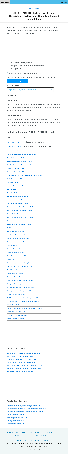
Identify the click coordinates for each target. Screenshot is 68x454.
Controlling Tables (13, 182)
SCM (24, 433)
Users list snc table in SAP (15, 415)
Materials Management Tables (17, 186)
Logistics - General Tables (15, 168)
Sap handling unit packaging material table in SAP (23, 353)
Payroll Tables (11, 259)
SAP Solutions (39, 433)
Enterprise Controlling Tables (16, 284)
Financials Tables (12, 193)
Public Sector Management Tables (18, 256)
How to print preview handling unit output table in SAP (24, 365)
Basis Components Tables (15, 179)
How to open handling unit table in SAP (20, 356)
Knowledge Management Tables (17, 203)
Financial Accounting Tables (16, 158)
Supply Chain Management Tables (18, 238)
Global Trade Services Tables (16, 312)
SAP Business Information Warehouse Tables (22, 228)
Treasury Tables (12, 245)
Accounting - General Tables (16, 200)
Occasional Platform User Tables (17, 315)
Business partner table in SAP (17, 418)
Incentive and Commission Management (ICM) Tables (24, 175)
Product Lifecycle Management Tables (19, 210)
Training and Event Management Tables (20, 291)
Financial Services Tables (15, 249)
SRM (30, 433)
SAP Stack (5, 2)
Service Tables (12, 189)
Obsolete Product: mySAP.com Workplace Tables (23, 301)
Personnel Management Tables (17, 242)
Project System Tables (14, 214)
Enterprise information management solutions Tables (24, 308)
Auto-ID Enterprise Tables (15, 231)
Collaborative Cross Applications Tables (20, 280)
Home (19, 440)
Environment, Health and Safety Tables (20, 263)
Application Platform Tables (16, 151)
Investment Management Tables (17, 235)
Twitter (45, 440)
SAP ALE (10, 433)
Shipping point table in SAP (16, 424)
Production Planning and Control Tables (20, 217)
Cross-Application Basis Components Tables (21, 207)
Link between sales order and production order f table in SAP (27, 409)
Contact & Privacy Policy (32, 440)
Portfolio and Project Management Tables (20, 266)
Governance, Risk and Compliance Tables (21, 287)
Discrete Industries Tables (15, 319)
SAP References (52, 433)
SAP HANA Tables (13, 305)
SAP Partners (45, 436)
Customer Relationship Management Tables (21, 154)
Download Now (18, 81)
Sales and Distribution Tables (16, 172)
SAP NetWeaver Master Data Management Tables (23, 298)
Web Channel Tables (14, 270)
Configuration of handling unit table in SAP (21, 362)
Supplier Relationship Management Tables (21, 165)
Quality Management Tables (16, 294)
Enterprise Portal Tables (15, 273)
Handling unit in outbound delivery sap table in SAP (24, 368)
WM (37, 436)
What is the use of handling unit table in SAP (21, 359)
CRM (17, 433)
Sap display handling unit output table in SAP (22, 371)
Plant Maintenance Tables (15, 221)
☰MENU (64, 2)
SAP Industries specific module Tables (19, 161)
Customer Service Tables (15, 277)
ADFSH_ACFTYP (13, 142)
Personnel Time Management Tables (19, 224)
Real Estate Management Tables (17, 196)
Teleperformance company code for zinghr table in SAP (25, 412)
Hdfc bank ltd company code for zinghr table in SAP (24, 406)
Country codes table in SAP (16, 421)
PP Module (29, 436)
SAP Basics (18, 436)
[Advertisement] (34, 48)
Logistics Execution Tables (15, 252)
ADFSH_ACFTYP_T (14, 146)
